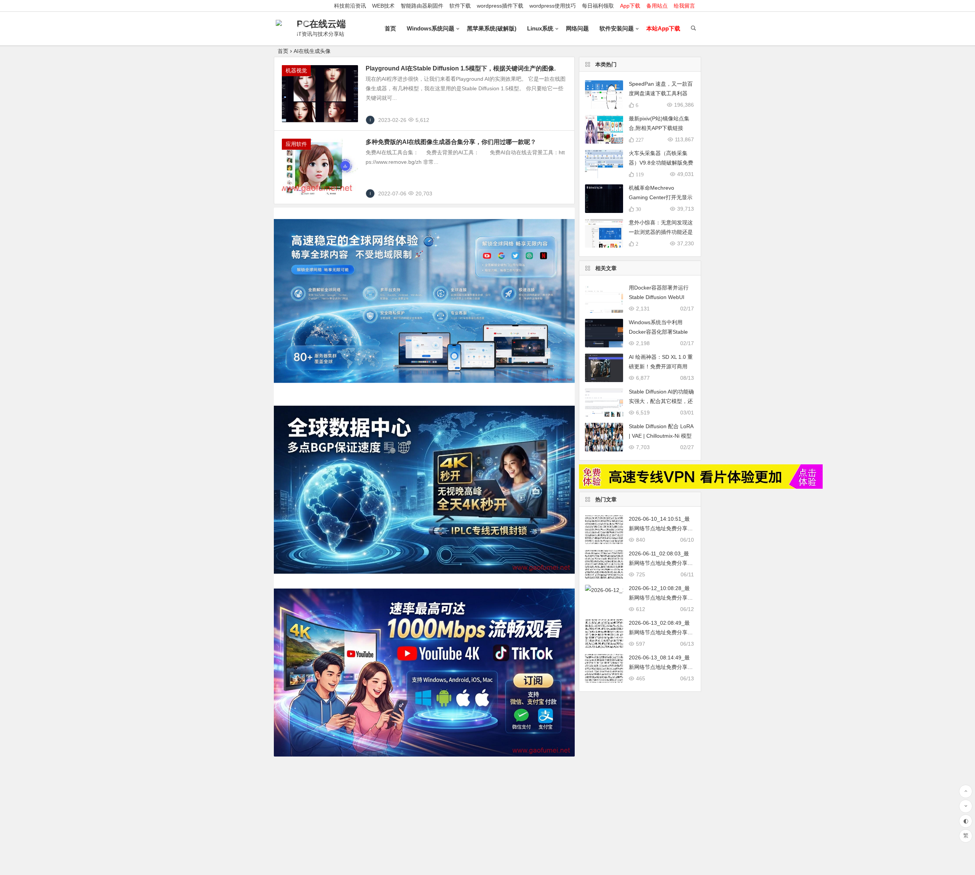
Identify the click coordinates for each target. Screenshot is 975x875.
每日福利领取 (598, 6)
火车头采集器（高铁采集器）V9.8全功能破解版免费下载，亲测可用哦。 (661, 162)
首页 (390, 28)
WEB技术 (383, 6)
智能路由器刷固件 (422, 6)
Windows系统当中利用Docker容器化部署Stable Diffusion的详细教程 (658, 331)
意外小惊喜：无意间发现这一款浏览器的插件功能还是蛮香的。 (661, 232)
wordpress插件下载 (500, 6)
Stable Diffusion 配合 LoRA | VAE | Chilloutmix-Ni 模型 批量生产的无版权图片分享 (661, 435)
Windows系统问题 (430, 28)
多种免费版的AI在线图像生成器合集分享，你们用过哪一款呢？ (451, 142)
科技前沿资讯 (350, 6)
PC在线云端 (321, 24)
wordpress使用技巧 (552, 6)
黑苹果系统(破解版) (491, 28)
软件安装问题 (616, 28)
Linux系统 (540, 28)
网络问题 (577, 28)
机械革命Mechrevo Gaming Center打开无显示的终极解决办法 (660, 197)
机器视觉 (296, 70)
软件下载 (460, 6)
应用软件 (296, 144)
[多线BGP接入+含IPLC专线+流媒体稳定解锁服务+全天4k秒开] (701, 487)
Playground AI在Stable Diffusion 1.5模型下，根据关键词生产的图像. (461, 68)
